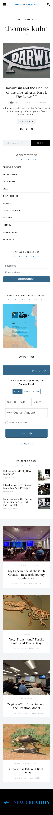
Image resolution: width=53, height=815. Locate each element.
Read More (24, 122)
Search (40, 143)
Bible (5, 189)
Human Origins (11, 232)
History (26, 82)
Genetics (7, 218)
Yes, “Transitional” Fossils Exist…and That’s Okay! (26, 641)
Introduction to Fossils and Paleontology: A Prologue (17, 486)
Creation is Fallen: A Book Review (26, 770)
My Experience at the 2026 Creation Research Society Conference (26, 574)
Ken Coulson (19, 648)
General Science (11, 210)
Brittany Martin (21, 103)
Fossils (7, 203)
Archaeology (10, 174)
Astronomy (9, 182)
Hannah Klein (19, 584)
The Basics (8, 239)
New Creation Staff (19, 713)
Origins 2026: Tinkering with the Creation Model (26, 706)
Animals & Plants (12, 167)
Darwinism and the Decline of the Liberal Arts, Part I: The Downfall (26, 92)
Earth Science (10, 196)
